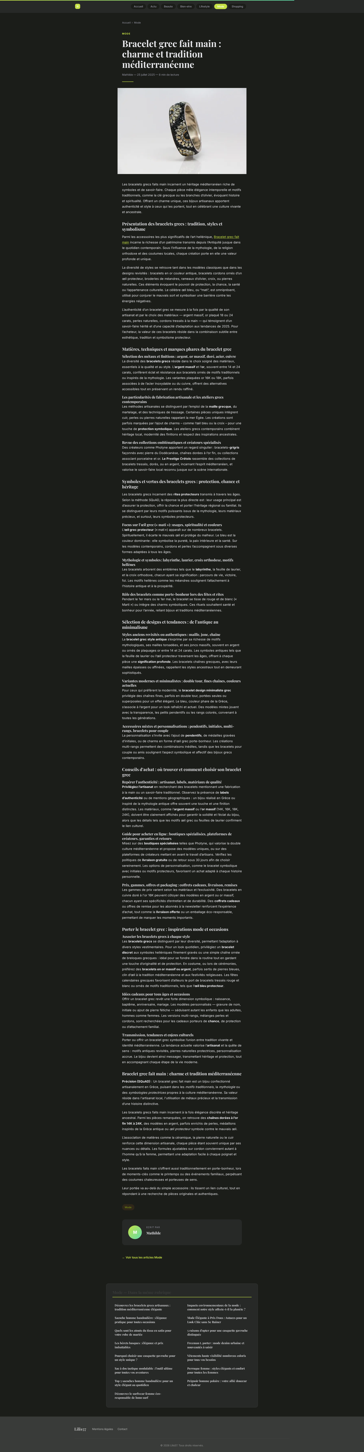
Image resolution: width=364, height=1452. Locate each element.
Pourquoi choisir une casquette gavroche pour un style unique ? (145, 1358)
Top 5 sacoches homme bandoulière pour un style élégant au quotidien (144, 1383)
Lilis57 (80, 1429)
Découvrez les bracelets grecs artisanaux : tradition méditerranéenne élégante (142, 1307)
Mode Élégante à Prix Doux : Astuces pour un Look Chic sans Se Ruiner (217, 1320)
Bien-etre (186, 6)
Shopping (237, 6)
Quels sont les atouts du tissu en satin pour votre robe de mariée (143, 1332)
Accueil (138, 6)
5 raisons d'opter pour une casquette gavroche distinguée (217, 1332)
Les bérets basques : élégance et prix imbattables (139, 1345)
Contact (122, 1429)
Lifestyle (204, 6)
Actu (153, 6)
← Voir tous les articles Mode (142, 1257)
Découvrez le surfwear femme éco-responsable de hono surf (138, 1395)
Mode (220, 6)
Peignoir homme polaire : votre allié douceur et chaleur (217, 1383)
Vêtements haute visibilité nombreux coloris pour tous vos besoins (216, 1358)
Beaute (168, 6)
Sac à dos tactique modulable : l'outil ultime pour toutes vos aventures (144, 1370)
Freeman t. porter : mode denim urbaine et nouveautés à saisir (215, 1345)
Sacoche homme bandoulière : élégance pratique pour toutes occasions (141, 1320)
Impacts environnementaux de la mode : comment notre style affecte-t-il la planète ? (216, 1307)
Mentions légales (102, 1429)
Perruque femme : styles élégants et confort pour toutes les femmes (216, 1370)
